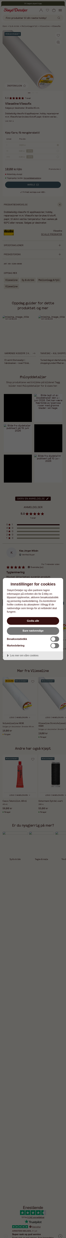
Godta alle (33, 620)
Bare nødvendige (33, 630)
